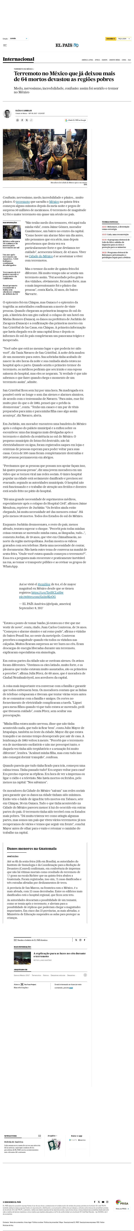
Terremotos (36, 975)
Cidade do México (41, 256)
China (124, 60)
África (97, 60)
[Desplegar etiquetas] (85, 975)
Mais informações (21, 988)
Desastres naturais (58, 975)
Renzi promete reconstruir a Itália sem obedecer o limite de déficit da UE (11, 290)
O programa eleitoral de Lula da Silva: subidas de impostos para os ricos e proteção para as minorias (116, 243)
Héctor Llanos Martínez (43, 960)
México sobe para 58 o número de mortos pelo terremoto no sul (11, 245)
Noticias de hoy (8, 1225)
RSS (98, 1222)
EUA (129, 60)
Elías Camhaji (24, 110)
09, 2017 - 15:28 (37, 113)
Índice (102, 1222)
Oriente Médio (114, 60)
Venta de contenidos (16, 1222)
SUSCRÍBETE (111, 39)
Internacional (18, 59)
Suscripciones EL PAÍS (71, 1222)
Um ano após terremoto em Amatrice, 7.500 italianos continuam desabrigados (10, 260)
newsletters (10, 1136)
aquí (71, 988)
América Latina (87, 60)
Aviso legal (28, 1222)
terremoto (23, 202)
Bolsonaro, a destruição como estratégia (115, 228)
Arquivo (51, 1136)
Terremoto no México (23, 69)
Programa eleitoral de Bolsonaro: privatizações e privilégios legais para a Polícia (116, 255)
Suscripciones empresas (88, 1222)
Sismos (46, 975)
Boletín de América (13, 1142)
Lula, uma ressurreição (118, 234)
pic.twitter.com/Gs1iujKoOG (37, 597)
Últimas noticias (110, 222)
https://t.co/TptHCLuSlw (47, 592)
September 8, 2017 (31, 608)
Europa (104, 60)
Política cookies (37, 1222)
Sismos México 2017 (22, 975)
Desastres (71, 975)
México (54, 202)
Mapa (61, 1222)
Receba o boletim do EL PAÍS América (32, 940)
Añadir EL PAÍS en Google (77, 120)
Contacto (6, 1222)
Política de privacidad (51, 1222)
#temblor (44, 584)
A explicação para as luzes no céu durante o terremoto (60, 955)
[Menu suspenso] (5, 45)
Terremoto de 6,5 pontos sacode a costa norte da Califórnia (11, 276)
